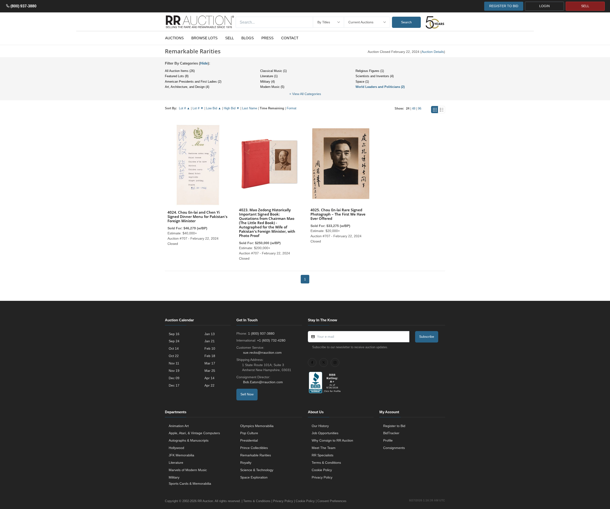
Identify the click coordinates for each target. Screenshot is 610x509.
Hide (204, 63)
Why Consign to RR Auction (332, 440)
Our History (320, 426)
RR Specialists (322, 455)
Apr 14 (209, 378)
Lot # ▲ (184, 108)
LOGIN (544, 6)
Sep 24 (174, 341)
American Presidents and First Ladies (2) (193, 81)
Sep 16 (174, 334)
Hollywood (176, 448)
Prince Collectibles (254, 448)
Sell (229, 38)
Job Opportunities (325, 433)
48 (413, 108)
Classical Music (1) (273, 71)
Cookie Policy (322, 470)
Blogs (247, 38)
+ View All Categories (305, 94)
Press (267, 38)
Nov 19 (174, 371)
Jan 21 (209, 341)
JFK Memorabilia (181, 455)
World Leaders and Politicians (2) (380, 87)
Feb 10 (209, 348)
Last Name (249, 108)
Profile (388, 440)
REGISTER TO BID (503, 6)
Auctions (174, 38)
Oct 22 (174, 356)
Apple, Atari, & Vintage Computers (194, 433)
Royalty (245, 462)
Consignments (394, 448)
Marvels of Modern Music (188, 470)
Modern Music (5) (272, 87)
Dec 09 (174, 378)
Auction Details (433, 52)
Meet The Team (324, 448)
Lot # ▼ (198, 108)
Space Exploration (254, 477)
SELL (585, 6)
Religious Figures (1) (370, 71)
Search (406, 22)
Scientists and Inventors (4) (375, 76)
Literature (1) (269, 76)
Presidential (249, 440)
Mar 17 (209, 363)
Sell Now (247, 394)
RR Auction (205, 501)
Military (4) (267, 81)
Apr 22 (209, 385)
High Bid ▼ (231, 108)
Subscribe (426, 336)
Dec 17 (174, 385)
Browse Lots (204, 38)
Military (174, 477)
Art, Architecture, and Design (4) (187, 87)
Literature (176, 462)
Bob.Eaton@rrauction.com (263, 382)
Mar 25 (209, 371)
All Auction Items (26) (180, 71)
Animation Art (179, 426)
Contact (289, 38)
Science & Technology (256, 470)
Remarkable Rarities (255, 455)
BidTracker (391, 433)
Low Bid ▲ (213, 108)
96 (419, 108)
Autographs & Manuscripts (188, 440)
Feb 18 (209, 356)
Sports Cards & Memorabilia (190, 483)
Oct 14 (174, 348)
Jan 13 (209, 334)
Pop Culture (249, 433)
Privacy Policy (322, 477)
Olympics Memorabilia (257, 426)
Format (291, 108)
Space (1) (362, 81)
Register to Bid (394, 426)
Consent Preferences (331, 501)
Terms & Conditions (326, 462)
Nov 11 (174, 363)
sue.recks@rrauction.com (262, 352)
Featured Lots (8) (176, 76)
